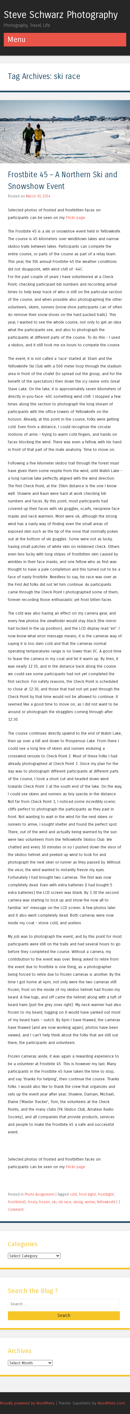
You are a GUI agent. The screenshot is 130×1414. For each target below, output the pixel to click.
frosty (32, 1202)
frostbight (106, 1194)
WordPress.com (111, 1403)
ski (54, 1202)
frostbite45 (17, 1202)
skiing (78, 1202)
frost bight (87, 1194)
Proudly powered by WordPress (27, 1403)
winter (90, 1202)
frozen (44, 1202)
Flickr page (75, 217)
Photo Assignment (40, 1194)
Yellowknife (106, 1202)
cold (73, 1194)
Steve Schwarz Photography (61, 15)
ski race (64, 1202)
